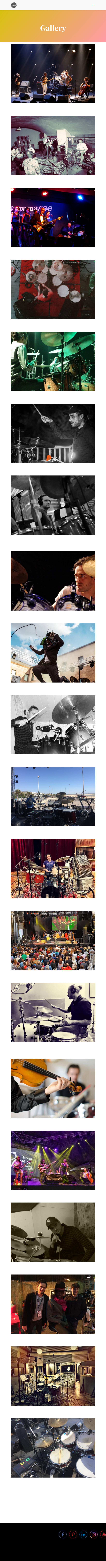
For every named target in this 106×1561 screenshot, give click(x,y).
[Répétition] (53, 724)
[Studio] (53, 505)
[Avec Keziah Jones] (53, 1304)
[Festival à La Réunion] (53, 361)
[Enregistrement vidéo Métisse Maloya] (53, 1088)
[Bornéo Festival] (53, 289)
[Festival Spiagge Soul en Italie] (53, 433)
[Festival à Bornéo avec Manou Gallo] (53, 1160)
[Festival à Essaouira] (53, 796)
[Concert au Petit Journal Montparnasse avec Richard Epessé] (53, 217)
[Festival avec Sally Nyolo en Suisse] (53, 940)
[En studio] (53, 868)
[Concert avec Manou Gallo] (53, 73)
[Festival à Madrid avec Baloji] (53, 653)
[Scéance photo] (53, 1232)
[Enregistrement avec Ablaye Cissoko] (53, 145)
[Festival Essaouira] (53, 1448)
